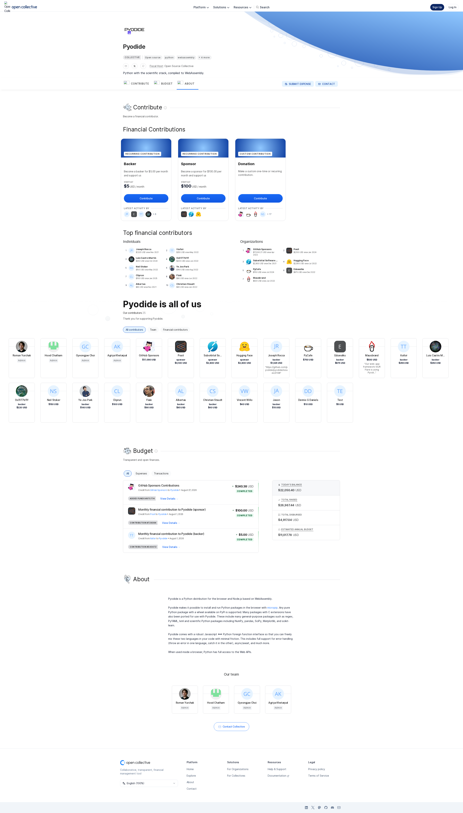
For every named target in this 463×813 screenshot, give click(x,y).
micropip (272, 607)
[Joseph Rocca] (127, 214)
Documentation (277, 775)
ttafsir (153, 538)
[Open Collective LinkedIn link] (306, 807)
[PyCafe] (248, 214)
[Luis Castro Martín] (148, 214)
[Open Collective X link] (312, 807)
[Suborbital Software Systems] (191, 214)
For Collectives (236, 775)
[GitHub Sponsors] (241, 214)
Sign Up (437, 7)
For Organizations (238, 769)
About (190, 782)
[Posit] (184, 214)
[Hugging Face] (198, 214)
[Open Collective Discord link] (332, 807)
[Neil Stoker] (263, 214)
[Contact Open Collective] (338, 807)
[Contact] (126, 66)
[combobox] (149, 783)
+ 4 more (204, 57)
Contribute (146, 198)
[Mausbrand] (255, 214)
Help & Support (277, 769)
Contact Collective (234, 726)
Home (190, 769)
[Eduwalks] (134, 214)
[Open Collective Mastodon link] (319, 807)
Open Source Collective (179, 66)
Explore (191, 775)
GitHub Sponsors (158, 490)
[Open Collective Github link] (325, 807)
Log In (452, 7)
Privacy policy (316, 769)
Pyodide (174, 490)
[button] (138, 84)
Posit (152, 514)
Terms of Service (318, 775)
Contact (192, 788)
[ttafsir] (141, 214)
